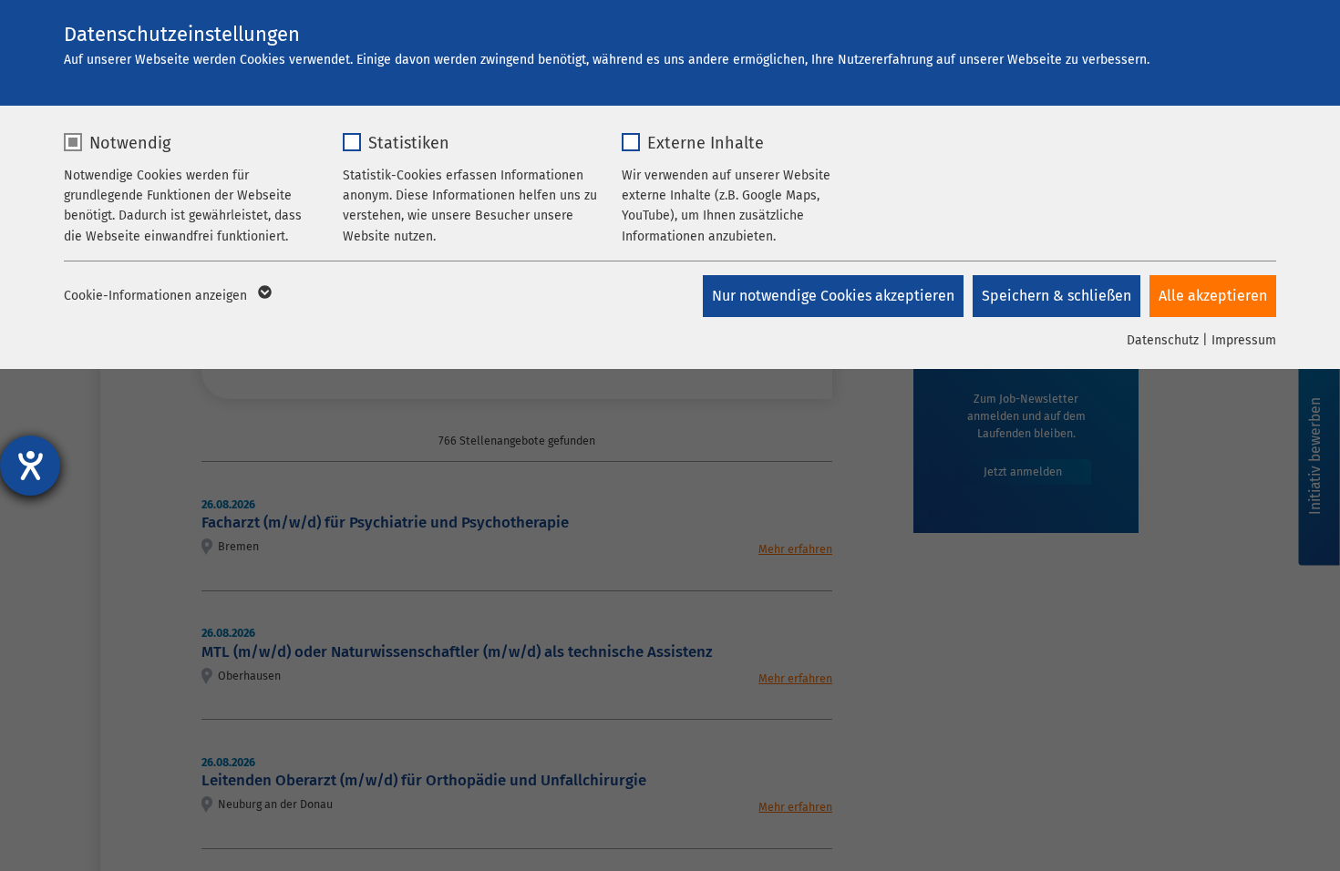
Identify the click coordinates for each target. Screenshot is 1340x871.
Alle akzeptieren (1213, 295)
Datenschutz (1163, 340)
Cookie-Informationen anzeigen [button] (157, 295)
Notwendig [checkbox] (129, 143)
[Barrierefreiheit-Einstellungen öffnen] (30, 466)
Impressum (1243, 340)
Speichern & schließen (1056, 295)
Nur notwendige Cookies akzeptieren (833, 295)
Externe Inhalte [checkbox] (705, 143)
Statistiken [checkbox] (408, 143)
